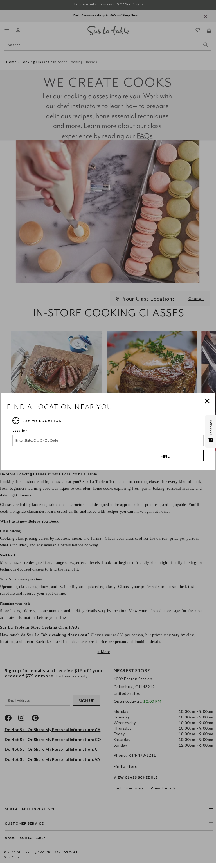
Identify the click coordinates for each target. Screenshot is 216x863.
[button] (208, 401)
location (19, 430)
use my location (42, 420)
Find (165, 456)
